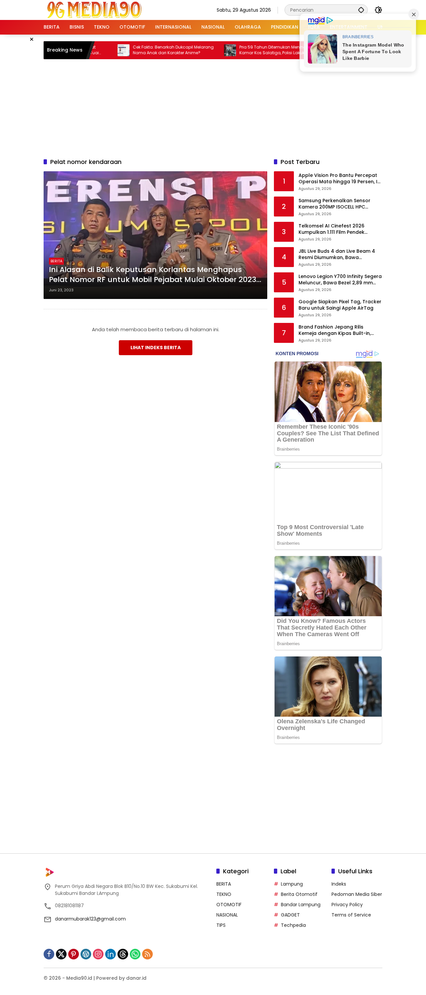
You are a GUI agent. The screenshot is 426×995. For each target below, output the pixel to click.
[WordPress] (86, 954)
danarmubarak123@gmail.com (90, 919)
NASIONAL (227, 915)
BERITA (56, 261)
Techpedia (293, 925)
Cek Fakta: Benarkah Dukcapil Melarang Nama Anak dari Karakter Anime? (151, 50)
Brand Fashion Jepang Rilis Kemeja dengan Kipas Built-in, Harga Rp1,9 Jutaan (335, 330)
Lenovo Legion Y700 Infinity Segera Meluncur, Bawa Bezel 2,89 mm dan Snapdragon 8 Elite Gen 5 (340, 279)
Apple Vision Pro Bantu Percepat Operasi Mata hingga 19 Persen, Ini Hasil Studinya (340, 178)
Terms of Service (351, 915)
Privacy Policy (347, 904)
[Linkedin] (110, 954)
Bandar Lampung (300, 904)
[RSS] (147, 954)
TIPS (221, 925)
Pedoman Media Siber (356, 894)
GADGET (290, 915)
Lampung (292, 884)
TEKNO (223, 894)
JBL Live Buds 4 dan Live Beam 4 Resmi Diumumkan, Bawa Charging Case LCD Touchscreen (339, 254)
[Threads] (122, 954)
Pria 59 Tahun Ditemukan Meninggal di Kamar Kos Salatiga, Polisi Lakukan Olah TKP (258, 50)
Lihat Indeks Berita (155, 347)
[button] (361, 9)
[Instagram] (98, 954)
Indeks (338, 884)
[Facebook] (49, 954)
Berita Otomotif (299, 894)
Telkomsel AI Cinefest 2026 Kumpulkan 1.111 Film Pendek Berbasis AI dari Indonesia (331, 229)
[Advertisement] (213, 107)
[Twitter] (61, 954)
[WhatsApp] (135, 954)
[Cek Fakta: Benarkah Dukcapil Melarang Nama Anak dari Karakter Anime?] (102, 50)
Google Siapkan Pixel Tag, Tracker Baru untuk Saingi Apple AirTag (340, 305)
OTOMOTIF (229, 904)
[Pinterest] (73, 954)
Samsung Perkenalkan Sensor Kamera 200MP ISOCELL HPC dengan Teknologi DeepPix (334, 204)
